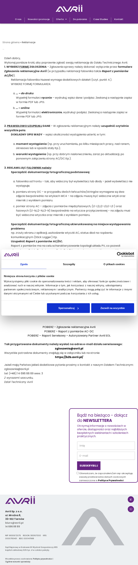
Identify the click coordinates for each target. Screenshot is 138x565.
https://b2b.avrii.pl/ (69, 357)
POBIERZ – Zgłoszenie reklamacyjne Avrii (69, 327)
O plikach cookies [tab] (114, 264)
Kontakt (118, 19)
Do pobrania (80, 19)
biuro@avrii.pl (14, 523)
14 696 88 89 (12, 526)
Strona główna (11, 42)
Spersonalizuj (66, 308)
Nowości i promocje (39, 19)
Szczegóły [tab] (69, 264)
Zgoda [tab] (24, 264)
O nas (18, 19)
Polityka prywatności (42, 558)
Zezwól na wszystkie (112, 308)
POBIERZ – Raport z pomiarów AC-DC (69, 331)
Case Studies (100, 19)
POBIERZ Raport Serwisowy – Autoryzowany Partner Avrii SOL (69, 336)
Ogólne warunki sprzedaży (17, 561)
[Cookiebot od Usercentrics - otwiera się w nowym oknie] (119, 254)
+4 (12, 373)
